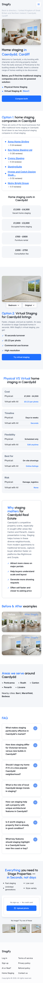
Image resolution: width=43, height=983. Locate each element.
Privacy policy (24, 963)
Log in (4, 958)
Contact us (23, 973)
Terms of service (25, 958)
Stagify (6, 4)
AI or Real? (6, 968)
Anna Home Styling (18, 141)
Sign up (5, 963)
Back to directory (9, 10)
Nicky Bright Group (18, 183)
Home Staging (8, 973)
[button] (21, 906)
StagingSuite (15, 166)
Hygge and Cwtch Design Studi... (22, 173)
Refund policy (24, 968)
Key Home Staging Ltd (20, 150)
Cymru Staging (16, 158)
